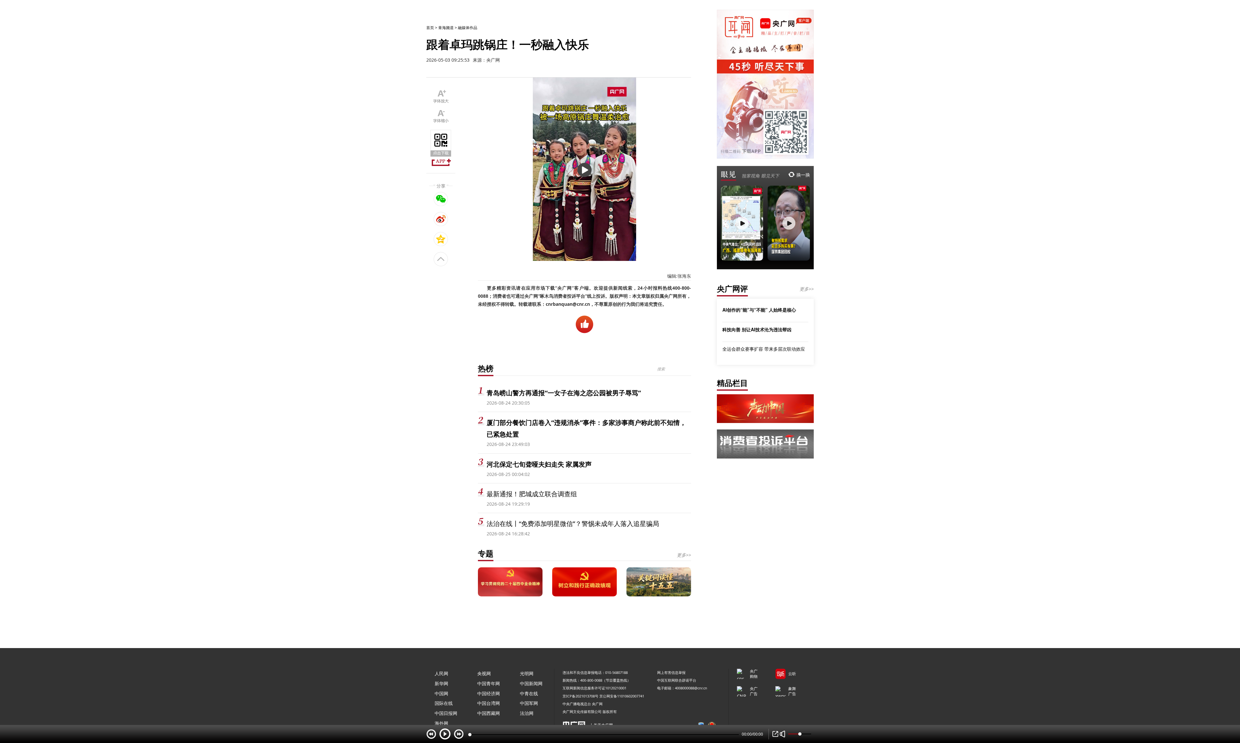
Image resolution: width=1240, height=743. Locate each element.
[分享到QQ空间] (441, 239)
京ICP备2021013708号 (580, 696)
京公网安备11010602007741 (621, 696)
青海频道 (446, 27)
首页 (430, 27)
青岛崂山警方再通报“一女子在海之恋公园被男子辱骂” (564, 392)
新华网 (441, 683)
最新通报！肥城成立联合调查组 (532, 494)
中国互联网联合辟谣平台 (676, 680)
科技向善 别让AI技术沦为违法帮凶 (756, 329)
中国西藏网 (488, 713)
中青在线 (529, 693)
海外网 (441, 723)
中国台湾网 (488, 703)
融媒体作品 (467, 27)
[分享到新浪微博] (441, 219)
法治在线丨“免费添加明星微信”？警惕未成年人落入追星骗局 (573, 523)
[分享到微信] (441, 199)
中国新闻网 (531, 683)
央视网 (484, 673)
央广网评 (732, 288)
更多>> (684, 555)
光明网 (526, 673)
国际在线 (444, 703)
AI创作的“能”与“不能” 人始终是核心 (759, 309)
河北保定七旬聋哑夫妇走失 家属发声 (539, 464)
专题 (485, 553)
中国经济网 (488, 693)
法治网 (526, 713)
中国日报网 (446, 713)
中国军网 (529, 703)
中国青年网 (488, 683)
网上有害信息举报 (671, 672)
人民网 (441, 673)
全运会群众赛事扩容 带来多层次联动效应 (763, 349)
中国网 (441, 693)
